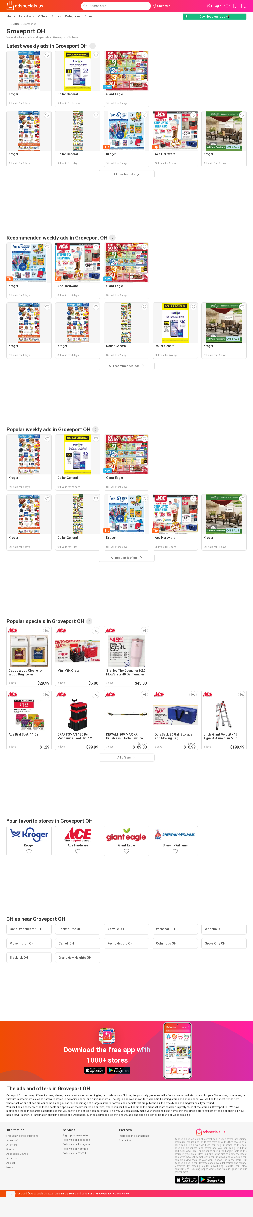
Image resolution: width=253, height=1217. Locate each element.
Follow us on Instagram (76, 1144)
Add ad (10, 1162)
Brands (10, 1149)
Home (11, 16)
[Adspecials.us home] (24, 6)
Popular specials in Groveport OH (45, 621)
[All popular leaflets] (95, 429)
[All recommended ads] (112, 238)
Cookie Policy (121, 1193)
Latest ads (26, 16)
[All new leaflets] (92, 46)
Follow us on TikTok (75, 1153)
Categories (72, 16)
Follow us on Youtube (75, 1148)
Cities (88, 16)
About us (11, 1158)
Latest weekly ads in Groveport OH (47, 46)
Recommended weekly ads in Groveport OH (57, 238)
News (9, 1167)
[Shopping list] (243, 6)
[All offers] (89, 621)
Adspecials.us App (17, 1153)
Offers (43, 16)
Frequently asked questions (22, 1135)
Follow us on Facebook (76, 1139)
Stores (56, 16)
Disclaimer (61, 1193)
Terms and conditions (81, 1193)
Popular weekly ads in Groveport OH (48, 430)
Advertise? (12, 1140)
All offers (11, 1144)
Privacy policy (103, 1193)
